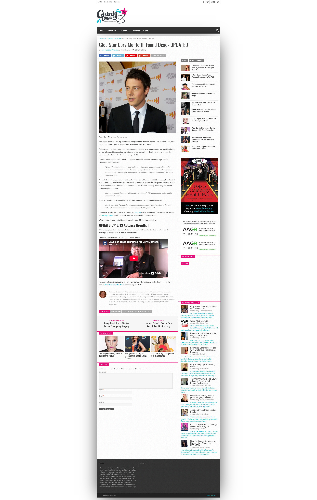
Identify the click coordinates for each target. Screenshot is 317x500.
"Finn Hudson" (116, 312)
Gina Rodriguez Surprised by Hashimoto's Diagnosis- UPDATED (203, 443)
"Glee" (124, 312)
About (100, 2)
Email (101, 396)
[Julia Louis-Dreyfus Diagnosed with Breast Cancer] (163, 351)
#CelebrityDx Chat (141, 30)
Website (102, 402)
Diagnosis (111, 30)
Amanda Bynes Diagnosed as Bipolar (203, 411)
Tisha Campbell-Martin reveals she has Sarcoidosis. (203, 85)
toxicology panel (107, 215)
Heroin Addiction (140, 312)
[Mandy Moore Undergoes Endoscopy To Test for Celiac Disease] (137, 351)
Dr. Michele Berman (110, 50)
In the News (108, 2)
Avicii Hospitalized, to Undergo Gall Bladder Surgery (203, 425)
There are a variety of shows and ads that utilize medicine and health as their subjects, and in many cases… (199, 390)
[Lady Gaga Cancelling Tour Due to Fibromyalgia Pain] (111, 351)
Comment (103, 372)
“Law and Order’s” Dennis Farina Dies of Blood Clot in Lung (158, 325)
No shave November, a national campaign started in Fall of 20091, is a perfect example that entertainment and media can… (197, 315)
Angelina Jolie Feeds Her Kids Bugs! (203, 95)
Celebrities (124, 30)
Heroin (130, 312)
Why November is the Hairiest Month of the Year (203, 307)
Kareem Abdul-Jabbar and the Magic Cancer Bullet (203, 334)
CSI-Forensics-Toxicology (112, 38)
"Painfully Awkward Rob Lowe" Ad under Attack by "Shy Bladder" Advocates (203, 381)
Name (101, 390)
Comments (199, 61)
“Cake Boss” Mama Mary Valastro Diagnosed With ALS (203, 76)
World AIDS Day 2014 (200, 321)
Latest (191, 61)
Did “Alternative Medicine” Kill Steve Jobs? (203, 104)
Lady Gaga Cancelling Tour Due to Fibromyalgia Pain (110, 354)
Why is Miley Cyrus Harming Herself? (202, 365)
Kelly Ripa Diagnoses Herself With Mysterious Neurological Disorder (203, 68)
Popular (184, 61)
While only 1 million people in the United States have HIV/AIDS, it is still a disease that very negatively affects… (199, 328)
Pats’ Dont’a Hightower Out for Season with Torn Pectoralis (203, 129)
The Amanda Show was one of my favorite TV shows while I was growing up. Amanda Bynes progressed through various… (199, 419)
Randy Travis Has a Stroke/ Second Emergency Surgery (116, 325)
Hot (149, 312)
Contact (117, 2)
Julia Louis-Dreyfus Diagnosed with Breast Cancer (162, 354)
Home (100, 30)
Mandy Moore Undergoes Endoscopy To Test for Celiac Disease (136, 356)
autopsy (138, 212)
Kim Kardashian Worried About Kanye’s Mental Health (204, 110)
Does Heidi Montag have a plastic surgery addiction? (202, 396)
